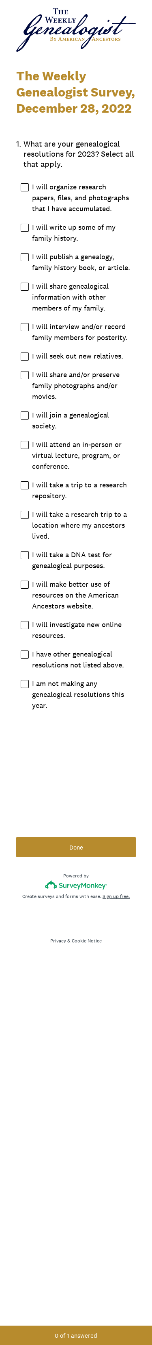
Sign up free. (116, 896)
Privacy (58, 941)
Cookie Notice (87, 941)
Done (76, 847)
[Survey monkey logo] (76, 884)
